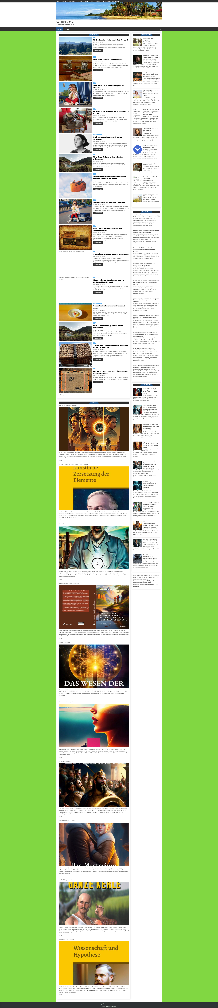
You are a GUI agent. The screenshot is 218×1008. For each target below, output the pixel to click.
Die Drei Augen (63, 464)
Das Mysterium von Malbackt (66, 761)
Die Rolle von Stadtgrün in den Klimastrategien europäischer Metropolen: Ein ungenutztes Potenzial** (146, 282)
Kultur (86, 1)
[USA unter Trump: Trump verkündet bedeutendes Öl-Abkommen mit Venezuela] (137, 546)
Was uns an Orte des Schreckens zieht (108, 59)
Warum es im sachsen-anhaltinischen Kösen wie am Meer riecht (111, 372)
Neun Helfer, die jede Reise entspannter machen (108, 86)
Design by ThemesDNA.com (109, 1006)
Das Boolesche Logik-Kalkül (66, 939)
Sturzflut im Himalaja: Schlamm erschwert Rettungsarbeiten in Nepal (150, 556)
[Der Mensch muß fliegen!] (137, 170)
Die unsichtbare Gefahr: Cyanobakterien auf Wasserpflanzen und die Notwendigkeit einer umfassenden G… (145, 334)
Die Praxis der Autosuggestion (67, 642)
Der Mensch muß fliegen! (150, 163)
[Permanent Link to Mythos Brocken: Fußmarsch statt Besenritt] (75, 46)
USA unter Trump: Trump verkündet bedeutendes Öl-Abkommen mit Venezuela (150, 541)
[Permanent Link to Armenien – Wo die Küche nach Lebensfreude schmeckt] (75, 120)
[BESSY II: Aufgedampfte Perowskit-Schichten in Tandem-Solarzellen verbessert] (137, 489)
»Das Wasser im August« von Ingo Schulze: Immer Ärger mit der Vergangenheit (151, 74)
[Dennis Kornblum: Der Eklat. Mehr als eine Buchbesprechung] (137, 184)
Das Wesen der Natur (64, 583)
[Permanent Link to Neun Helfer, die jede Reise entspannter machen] (75, 94)
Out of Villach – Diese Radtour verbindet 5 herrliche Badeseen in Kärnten (109, 177)
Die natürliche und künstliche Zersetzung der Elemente (73, 405)
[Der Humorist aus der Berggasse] (137, 46)
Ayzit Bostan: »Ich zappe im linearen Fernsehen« (107, 138)
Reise (95, 37)
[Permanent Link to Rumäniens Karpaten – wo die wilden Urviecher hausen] (75, 237)
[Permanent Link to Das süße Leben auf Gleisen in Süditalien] (75, 211)
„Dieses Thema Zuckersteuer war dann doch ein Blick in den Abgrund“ (110, 346)
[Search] (160, 29)
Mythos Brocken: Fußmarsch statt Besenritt (110, 40)
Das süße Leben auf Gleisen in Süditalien (109, 202)
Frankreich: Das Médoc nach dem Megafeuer (111, 254)
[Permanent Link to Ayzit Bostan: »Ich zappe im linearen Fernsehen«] (75, 143)
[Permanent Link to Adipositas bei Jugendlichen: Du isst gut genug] (75, 312)
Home (58, 1)
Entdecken (96, 134)
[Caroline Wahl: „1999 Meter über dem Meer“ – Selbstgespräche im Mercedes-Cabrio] (137, 97)
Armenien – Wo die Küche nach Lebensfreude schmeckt (111, 112)
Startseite (59, 29)
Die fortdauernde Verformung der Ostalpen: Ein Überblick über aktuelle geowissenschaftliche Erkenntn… (146, 299)
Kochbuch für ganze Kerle (65, 820)
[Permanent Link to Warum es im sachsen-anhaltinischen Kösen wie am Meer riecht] (75, 380)
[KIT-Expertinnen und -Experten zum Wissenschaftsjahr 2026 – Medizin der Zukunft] (137, 468)
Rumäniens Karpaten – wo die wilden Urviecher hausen (107, 229)
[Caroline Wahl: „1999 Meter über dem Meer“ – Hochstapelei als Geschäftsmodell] (137, 136)
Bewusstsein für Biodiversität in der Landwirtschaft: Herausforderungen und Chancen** (144, 249)
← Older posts (62, 394)
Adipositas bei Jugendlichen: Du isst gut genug (109, 307)
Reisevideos (66, 29)
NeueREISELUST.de (65, 21)
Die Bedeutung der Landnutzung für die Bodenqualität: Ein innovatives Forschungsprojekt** (143, 265)
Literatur (80, 1)
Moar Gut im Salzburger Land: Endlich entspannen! (108, 158)
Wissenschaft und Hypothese (66, 880)
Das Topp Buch (72, 1)
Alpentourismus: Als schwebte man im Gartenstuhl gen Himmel (108, 281)
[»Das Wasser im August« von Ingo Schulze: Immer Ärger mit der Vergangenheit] (137, 80)
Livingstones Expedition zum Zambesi (69, 524)
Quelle (60, 460)
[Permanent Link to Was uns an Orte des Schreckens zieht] (75, 68)
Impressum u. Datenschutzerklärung (111, 1)
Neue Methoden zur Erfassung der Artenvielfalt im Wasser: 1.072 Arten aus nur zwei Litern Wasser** (146, 317)
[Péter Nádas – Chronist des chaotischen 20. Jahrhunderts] (137, 63)
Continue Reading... (98, 50)
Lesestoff (64, 1)
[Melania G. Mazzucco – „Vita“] (137, 201)
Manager (95, 42)
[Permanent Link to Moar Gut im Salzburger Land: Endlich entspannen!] (75, 163)
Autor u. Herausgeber (95, 1)
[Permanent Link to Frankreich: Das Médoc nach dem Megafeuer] (75, 263)
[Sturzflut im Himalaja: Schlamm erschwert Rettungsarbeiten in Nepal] (137, 562)
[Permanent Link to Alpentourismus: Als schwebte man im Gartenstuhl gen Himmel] (75, 289)
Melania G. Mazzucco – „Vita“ (151, 194)
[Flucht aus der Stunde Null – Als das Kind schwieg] (137, 153)
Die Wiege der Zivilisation (65, 702)
